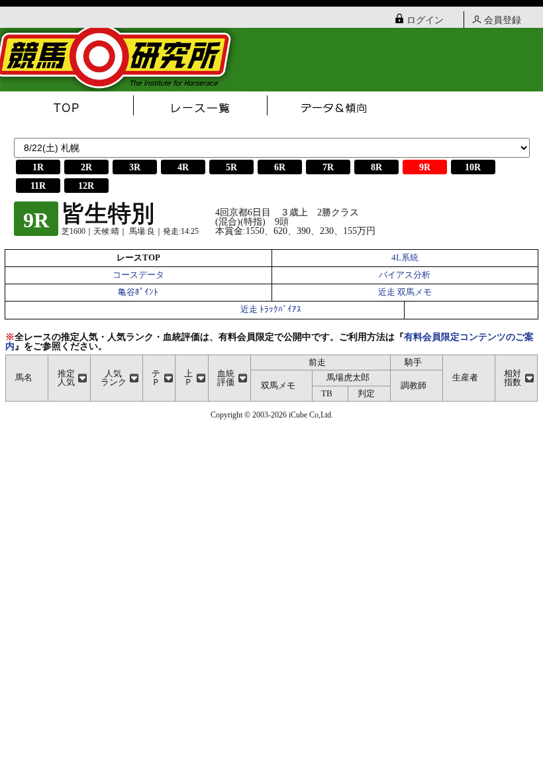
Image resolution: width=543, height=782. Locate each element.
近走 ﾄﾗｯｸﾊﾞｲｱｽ (270, 309)
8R (376, 167)
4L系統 (405, 257)
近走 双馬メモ (405, 292)
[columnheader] (69, 378)
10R (473, 167)
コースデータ (138, 275)
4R (183, 167)
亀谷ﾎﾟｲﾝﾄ (138, 292)
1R (38, 167)
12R (86, 186)
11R (38, 186)
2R (86, 167)
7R (328, 167)
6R (279, 167)
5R (231, 167)
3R (134, 167)
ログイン (425, 20)
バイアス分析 (404, 275)
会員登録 (502, 20)
